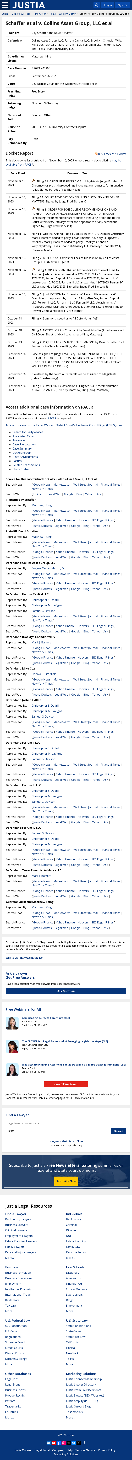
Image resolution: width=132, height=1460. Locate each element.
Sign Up (122, 5)
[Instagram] (64, 1443)
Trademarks (13, 1406)
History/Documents (25, 457)
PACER (52, 418)
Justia (70, 1435)
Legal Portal (42, 1450)
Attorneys (19, 440)
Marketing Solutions (81, 1374)
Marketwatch (61, 484)
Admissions (73, 1278)
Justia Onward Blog (78, 1406)
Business (11, 1267)
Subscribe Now (66, 1181)
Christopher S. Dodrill (45, 600)
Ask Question (66, 991)
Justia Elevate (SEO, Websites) (85, 1395)
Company (58, 1450)
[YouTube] (54, 1443)
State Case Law (75, 1337)
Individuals (74, 1214)
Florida (70, 1348)
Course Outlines (76, 1289)
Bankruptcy (73, 1219)
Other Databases (18, 1374)
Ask (98, 494)
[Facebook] (59, 1443)
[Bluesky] (74, 1443)
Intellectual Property (18, 1289)
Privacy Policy (106, 1450)
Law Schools (75, 1267)
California (72, 1342)
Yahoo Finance (65, 520)
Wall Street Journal (85, 484)
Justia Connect (23, 1450)
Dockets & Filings (16, 1359)
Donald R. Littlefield (44, 674)
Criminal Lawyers (16, 1230)
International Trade (18, 1294)
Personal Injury (76, 1252)
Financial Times (110, 484)
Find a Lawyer (17, 1115)
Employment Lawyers (19, 1236)
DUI (68, 1236)
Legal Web (54, 494)
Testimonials (74, 1412)
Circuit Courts (14, 1348)
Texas (70, 1359)
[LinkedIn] (49, 1443)
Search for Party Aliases (28, 432)
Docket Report (22, 453)
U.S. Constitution (16, 1326)
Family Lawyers (15, 1247)
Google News (42, 484)
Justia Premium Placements (83, 1390)
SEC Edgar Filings (103, 520)
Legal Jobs (12, 1379)
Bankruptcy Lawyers (18, 1219)
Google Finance (43, 520)
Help (70, 1450)
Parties (17, 461)
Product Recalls (15, 1395)
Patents (10, 1401)
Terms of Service (85, 1450)
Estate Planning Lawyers (21, 1241)
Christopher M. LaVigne (47, 605)
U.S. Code (11, 1331)
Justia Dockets (42, 526)
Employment (13, 1284)
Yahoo (89, 494)
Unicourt (39, 494)
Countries (11, 1412)
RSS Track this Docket (111, 154)
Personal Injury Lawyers (20, 1252)
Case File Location (24, 444)
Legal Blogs (12, 1384)
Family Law (73, 1247)
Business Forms (15, 1390)
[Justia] (28, 5)
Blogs (69, 1300)
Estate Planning (76, 1241)
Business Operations (18, 1278)
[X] (78, 1443)
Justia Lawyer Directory (81, 1384)
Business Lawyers (16, 1225)
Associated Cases (24, 436)
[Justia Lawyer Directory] (83, 1443)
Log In (108, 5)
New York (72, 1353)
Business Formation (18, 1273)
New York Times (42, 489)
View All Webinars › (66, 1084)
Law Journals (74, 1294)
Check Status (21, 469)
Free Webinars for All (23, 1009)
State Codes (73, 1331)
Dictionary (72, 1273)
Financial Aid (74, 1284)
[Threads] (69, 1443)
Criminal (71, 1225)
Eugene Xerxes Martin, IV (48, 568)
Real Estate (12, 1300)
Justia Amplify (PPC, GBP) (82, 1401)
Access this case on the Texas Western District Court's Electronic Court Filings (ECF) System (64, 425)
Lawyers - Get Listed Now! (66, 1141)
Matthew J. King (42, 505)
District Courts (14, 1353)
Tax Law (10, 1305)
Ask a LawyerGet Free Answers (20, 975)
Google (68, 494)
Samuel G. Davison (43, 611)
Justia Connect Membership (84, 1379)
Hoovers (83, 520)
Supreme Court (15, 1342)
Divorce (71, 1230)
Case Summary (22, 448)
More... (9, 1258)
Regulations (13, 1337)
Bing (79, 494)
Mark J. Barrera (41, 642)
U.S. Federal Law (17, 1320)
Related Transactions (26, 465)
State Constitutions (78, 1326)
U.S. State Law (77, 1320)
